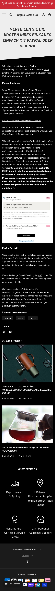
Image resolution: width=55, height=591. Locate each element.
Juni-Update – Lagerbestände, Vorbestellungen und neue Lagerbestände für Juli (26, 389)
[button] (11, 15)
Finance (7, 318)
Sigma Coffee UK (27, 14)
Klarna (20, 318)
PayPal (32, 318)
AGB (40, 275)
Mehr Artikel (12, 341)
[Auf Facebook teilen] (10, 332)
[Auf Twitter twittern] (4, 332)
